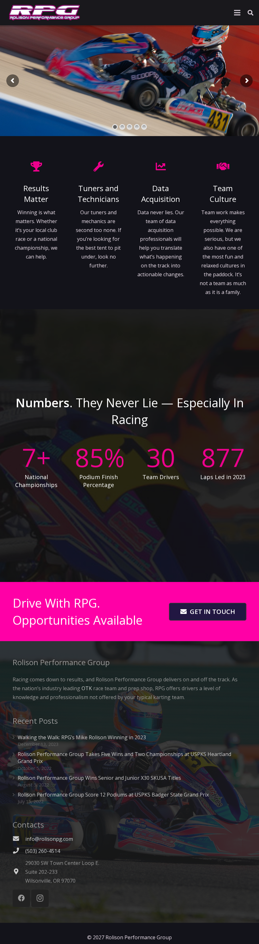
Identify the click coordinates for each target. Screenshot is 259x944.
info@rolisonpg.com (49, 838)
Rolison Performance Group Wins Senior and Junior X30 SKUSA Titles (99, 777)
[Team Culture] (222, 166)
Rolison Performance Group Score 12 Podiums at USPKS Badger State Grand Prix (113, 794)
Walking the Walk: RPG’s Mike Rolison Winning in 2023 (82, 737)
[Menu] (237, 13)
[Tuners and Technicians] (98, 166)
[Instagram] (40, 898)
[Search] (250, 13)
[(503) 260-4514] (19, 851)
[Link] (44, 13)
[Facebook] (21, 898)
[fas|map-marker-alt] (19, 871)
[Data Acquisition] (160, 166)
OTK (86, 688)
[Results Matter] (36, 166)
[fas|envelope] (19, 839)
